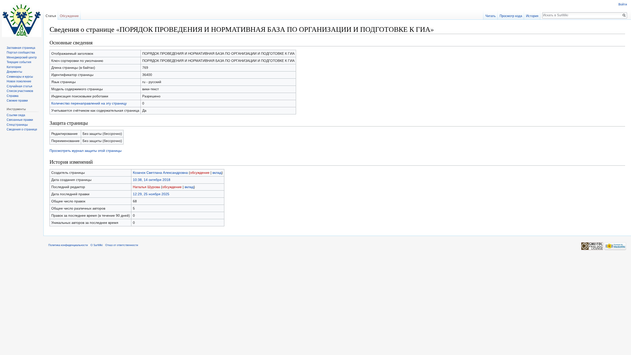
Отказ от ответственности (121, 245)
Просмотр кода (511, 16)
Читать (490, 16)
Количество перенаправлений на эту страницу (89, 103)
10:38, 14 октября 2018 (151, 180)
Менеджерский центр (22, 57)
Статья (51, 16)
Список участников (20, 91)
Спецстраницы (17, 124)
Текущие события (19, 62)
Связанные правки (20, 120)
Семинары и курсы (20, 76)
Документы (14, 71)
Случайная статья (19, 86)
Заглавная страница (21, 48)
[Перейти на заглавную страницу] (21, 19)
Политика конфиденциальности (68, 245)
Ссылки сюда (16, 115)
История (532, 16)
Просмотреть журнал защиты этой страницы (86, 151)
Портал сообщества (21, 52)
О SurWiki (96, 245)
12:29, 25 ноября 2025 (151, 194)
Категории (14, 67)
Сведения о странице (22, 129)
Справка (12, 96)
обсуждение (200, 173)
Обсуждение (69, 16)
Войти (622, 4)
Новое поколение (19, 81)
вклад (217, 173)
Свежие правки (17, 100)
